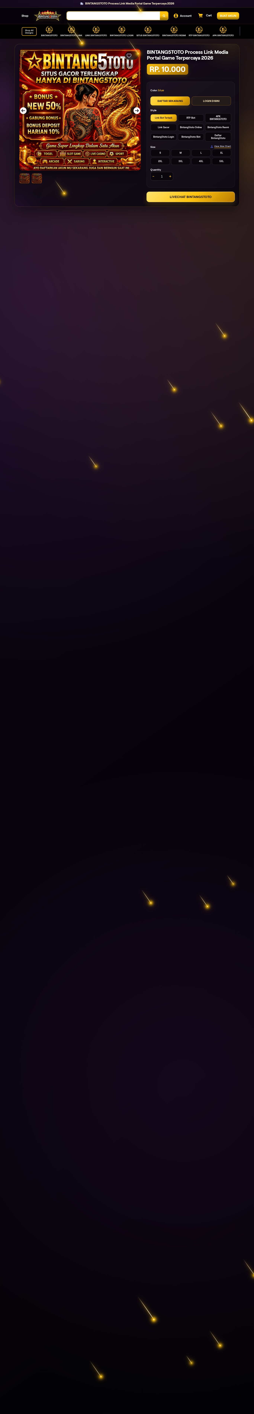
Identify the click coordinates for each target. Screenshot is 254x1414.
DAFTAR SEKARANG (170, 101)
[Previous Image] (26, 111)
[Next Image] (134, 111)
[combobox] (113, 16)
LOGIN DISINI (211, 101)
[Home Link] (48, 16)
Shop (25, 15)
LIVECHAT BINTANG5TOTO (191, 197)
